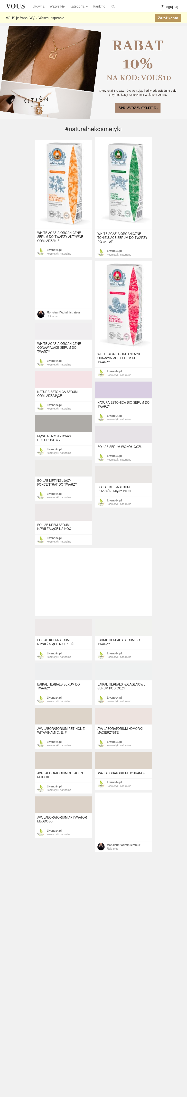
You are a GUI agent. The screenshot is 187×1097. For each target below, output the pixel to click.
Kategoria (77, 6)
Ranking (99, 6)
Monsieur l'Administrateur (63, 312)
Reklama (52, 316)
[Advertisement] (63, 284)
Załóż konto (168, 17)
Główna (39, 6)
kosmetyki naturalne (119, 254)
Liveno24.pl (114, 251)
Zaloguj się (169, 6)
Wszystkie (57, 6)
